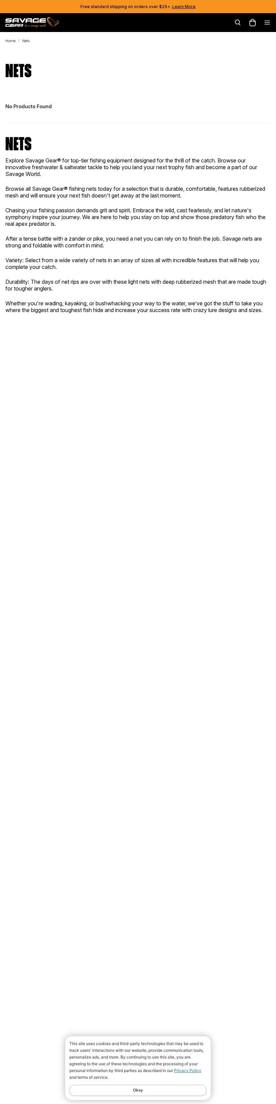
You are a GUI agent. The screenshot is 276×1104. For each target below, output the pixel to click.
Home (10, 40)
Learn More (184, 6)
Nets (26, 40)
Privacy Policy (187, 1070)
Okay (138, 1090)
